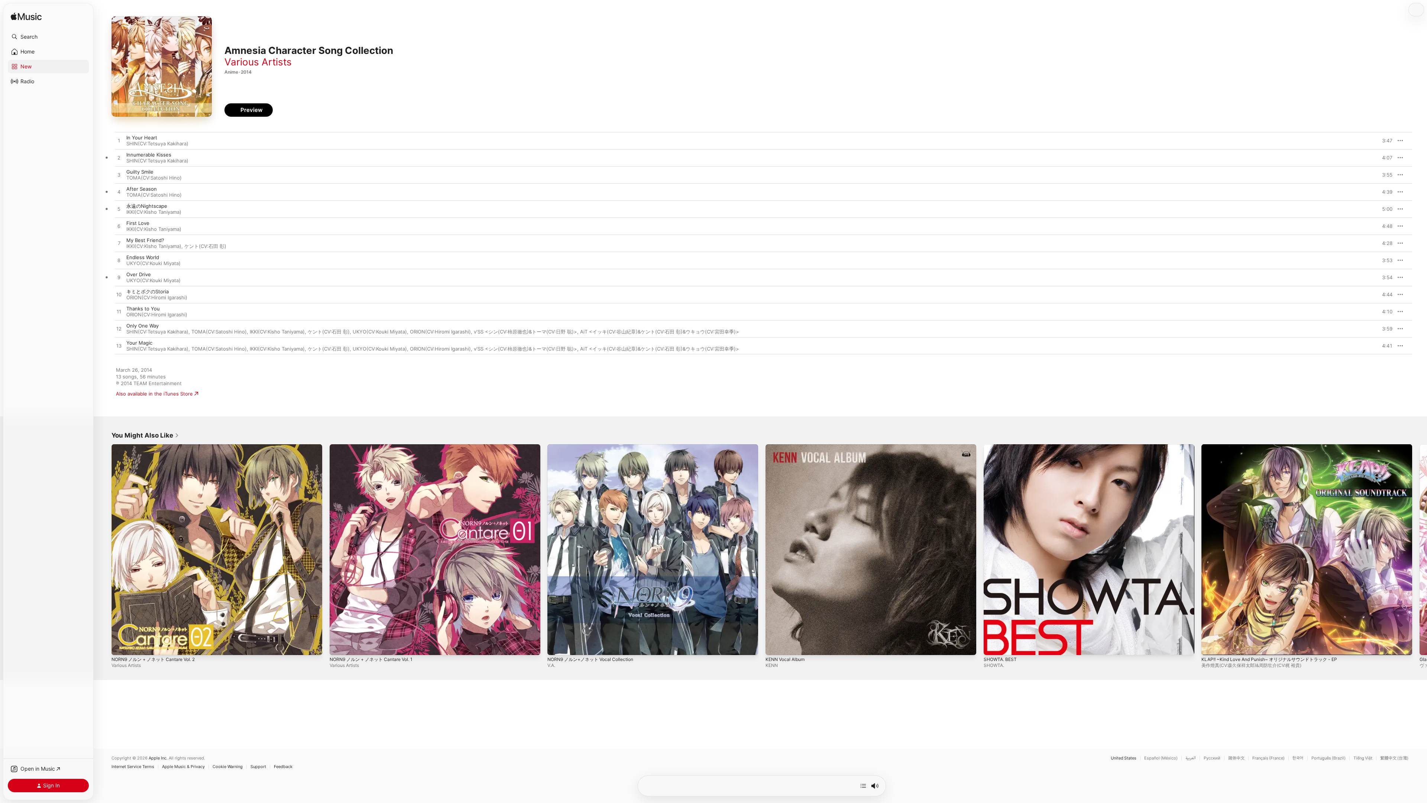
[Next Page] (1419, 549)
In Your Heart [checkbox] (141, 138)
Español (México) (1161, 758)
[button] (48, 36)
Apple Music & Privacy (183, 767)
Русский (1212, 758)
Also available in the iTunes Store (154, 394)
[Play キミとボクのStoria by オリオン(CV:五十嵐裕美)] (118, 294)
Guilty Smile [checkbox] (139, 172)
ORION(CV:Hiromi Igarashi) (156, 297)
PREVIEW (1384, 140)
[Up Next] (863, 786)
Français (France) (1268, 758)
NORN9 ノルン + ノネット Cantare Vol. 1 (376, 447)
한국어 (1298, 758)
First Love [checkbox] (137, 223)
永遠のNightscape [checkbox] (146, 206)
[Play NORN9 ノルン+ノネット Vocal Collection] (556, 645)
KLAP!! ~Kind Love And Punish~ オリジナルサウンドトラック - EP (1276, 447)
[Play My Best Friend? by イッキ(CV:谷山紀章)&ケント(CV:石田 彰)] (118, 243)
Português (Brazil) (1328, 758)
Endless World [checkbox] (142, 257)
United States (1123, 758)
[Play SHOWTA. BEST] (993, 645)
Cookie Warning (228, 767)
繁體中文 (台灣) (1394, 758)
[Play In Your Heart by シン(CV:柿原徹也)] (118, 141)
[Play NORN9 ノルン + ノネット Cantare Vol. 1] (338, 645)
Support (258, 767)
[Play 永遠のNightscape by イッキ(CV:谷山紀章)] (118, 209)
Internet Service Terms (132, 767)
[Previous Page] (104, 549)
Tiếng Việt (1362, 758)
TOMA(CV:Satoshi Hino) (154, 178)
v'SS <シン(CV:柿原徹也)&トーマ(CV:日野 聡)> (525, 332)
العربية (1190, 758)
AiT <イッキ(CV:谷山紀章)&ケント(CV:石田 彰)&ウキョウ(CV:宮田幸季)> (659, 332)
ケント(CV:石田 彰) (205, 246)
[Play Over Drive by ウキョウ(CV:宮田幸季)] (118, 277)
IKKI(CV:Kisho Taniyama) (153, 212)
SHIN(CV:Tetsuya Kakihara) (157, 143)
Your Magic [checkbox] (139, 343)
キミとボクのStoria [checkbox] (147, 291)
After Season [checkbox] (141, 189)
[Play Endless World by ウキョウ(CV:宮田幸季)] (118, 260)
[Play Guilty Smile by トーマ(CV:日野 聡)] (118, 175)
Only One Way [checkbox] (142, 326)
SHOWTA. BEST (1001, 447)
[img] (26, 17)
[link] (145, 435)
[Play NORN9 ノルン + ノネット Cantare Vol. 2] (120, 645)
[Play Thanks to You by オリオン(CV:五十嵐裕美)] (118, 312)
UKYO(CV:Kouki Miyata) (153, 263)
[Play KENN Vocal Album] (774, 645)
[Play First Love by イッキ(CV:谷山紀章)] (118, 226)
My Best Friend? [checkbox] (145, 240)
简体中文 (1236, 758)
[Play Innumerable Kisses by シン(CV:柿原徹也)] (118, 158)
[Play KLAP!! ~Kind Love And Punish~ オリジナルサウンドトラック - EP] (1210, 645)
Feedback (283, 767)
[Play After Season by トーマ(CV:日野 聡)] (118, 192)
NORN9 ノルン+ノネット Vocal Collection (594, 447)
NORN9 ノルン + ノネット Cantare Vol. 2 (157, 447)
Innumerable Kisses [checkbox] (148, 155)
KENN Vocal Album (787, 447)
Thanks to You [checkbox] (143, 309)
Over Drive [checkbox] (138, 274)
